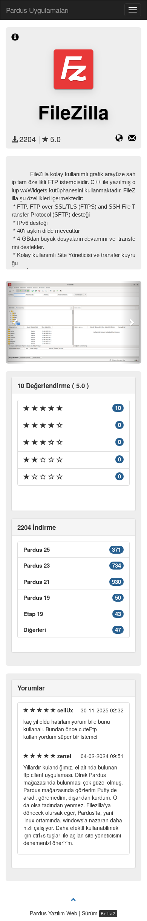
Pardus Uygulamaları (37, 10)
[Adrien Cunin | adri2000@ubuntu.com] (132, 139)
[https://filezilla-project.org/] (121, 139)
